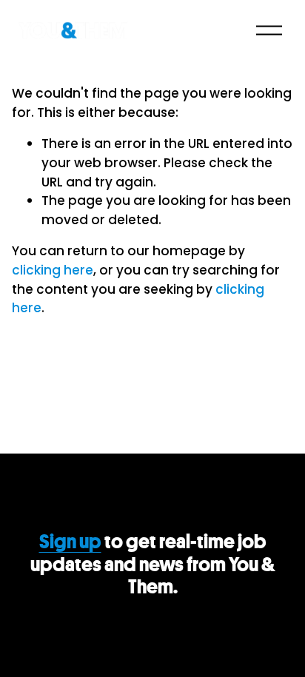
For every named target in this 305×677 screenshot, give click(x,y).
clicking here (52, 270)
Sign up (70, 542)
